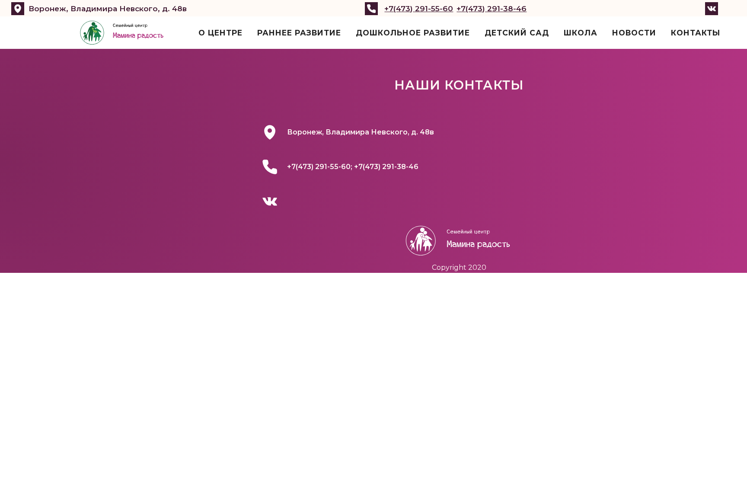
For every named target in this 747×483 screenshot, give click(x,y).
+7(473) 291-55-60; (320, 167)
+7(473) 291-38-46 (491, 8)
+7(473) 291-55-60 (418, 8)
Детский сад (517, 32)
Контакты (695, 32)
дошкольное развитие (413, 32)
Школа (580, 32)
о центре (220, 32)
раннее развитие (299, 32)
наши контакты (459, 85)
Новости (634, 32)
